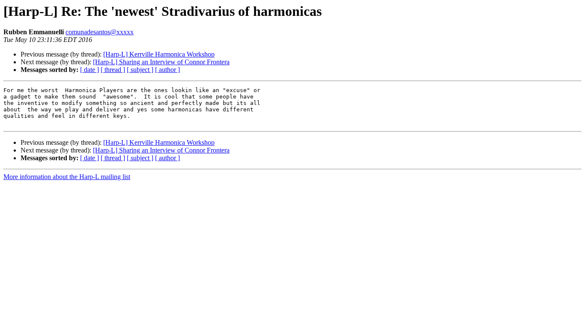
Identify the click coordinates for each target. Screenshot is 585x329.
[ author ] (167, 69)
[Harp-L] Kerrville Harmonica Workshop (159, 54)
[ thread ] (113, 69)
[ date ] (89, 69)
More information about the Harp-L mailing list (66, 176)
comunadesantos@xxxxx (100, 32)
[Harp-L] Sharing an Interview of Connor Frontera (161, 62)
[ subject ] (140, 69)
